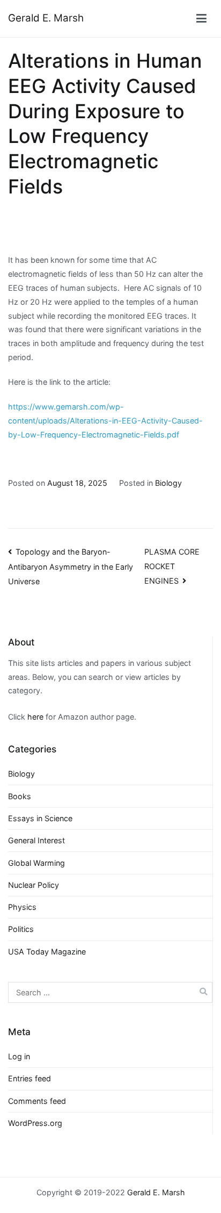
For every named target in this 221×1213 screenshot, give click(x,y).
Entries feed (29, 1078)
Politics (21, 929)
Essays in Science (40, 818)
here (35, 716)
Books (19, 796)
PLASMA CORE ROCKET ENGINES (172, 566)
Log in (19, 1056)
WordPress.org (35, 1123)
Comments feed (37, 1101)
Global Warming (36, 862)
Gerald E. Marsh (46, 18)
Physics (22, 906)
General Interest (36, 840)
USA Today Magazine (47, 951)
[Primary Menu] (201, 19)
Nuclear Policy (33, 884)
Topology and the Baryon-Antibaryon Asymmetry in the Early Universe (70, 566)
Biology (168, 482)
